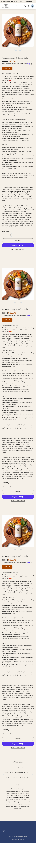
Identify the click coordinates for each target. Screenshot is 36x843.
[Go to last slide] (15, 49)
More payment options (18, 249)
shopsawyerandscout (20, 836)
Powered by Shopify (18, 839)
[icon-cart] (25, 6)
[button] (18, 240)
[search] (21, 6)
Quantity (5, 231)
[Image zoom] (18, 30)
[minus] (4, 234)
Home (14, 768)
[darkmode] (28, 6)
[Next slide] (20, 49)
